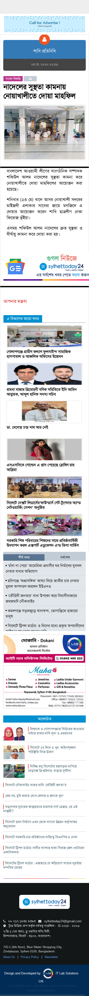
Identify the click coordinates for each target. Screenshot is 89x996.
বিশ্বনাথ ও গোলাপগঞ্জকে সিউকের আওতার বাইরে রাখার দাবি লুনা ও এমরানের (56, 731)
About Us (9, 957)
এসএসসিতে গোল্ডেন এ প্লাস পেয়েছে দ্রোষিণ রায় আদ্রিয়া (41, 467)
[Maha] (44, 686)
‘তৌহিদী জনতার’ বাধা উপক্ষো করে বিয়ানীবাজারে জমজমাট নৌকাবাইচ (41, 598)
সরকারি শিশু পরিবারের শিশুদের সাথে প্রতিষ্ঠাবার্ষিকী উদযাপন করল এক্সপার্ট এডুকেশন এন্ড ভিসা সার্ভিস (43, 543)
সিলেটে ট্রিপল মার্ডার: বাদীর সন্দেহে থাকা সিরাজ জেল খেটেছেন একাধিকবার (43, 850)
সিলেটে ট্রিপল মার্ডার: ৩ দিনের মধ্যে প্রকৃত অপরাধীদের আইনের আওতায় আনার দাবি (45, 628)
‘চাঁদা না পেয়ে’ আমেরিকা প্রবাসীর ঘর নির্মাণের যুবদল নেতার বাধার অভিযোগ (43, 568)
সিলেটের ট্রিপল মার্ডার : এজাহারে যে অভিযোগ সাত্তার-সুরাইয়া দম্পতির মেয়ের (42, 865)
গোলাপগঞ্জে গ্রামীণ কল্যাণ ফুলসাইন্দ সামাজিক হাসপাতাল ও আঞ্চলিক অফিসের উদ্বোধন (39, 354)
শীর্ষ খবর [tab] (24, 557)
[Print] (30, 79)
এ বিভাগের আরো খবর (23, 318)
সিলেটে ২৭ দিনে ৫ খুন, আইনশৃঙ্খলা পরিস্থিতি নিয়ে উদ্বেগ (52, 749)
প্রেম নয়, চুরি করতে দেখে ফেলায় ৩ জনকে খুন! (34, 795)
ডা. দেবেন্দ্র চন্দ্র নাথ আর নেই (27, 427)
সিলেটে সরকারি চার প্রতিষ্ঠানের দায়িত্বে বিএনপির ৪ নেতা (41, 837)
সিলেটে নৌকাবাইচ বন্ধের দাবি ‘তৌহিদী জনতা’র (35, 785)
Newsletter (51, 957)
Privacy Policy (30, 957)
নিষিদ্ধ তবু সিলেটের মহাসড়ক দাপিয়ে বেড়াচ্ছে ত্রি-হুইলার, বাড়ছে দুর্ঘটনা (52, 768)
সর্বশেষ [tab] (65, 557)
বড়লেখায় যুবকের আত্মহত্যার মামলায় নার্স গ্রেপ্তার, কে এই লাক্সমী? (40, 808)
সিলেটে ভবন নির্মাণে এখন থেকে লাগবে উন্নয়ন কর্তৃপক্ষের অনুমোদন (40, 824)
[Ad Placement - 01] (44, 24)
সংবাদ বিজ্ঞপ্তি (13, 79)
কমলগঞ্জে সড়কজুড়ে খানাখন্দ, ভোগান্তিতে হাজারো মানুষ (42, 613)
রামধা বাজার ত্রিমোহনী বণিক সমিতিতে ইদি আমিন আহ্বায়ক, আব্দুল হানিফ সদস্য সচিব (42, 392)
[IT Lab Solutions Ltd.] (44, 648)
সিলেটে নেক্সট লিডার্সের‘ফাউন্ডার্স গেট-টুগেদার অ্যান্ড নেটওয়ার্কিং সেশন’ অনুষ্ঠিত (44, 505)
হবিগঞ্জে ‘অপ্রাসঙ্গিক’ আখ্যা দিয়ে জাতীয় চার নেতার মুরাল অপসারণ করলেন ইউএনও (42, 583)
